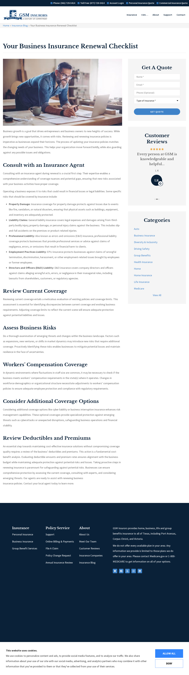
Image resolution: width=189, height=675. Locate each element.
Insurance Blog (20, 25)
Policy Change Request (58, 555)
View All (157, 295)
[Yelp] (127, 571)
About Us (84, 534)
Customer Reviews (89, 548)
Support (167, 14)
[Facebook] (121, 571)
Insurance (132, 14)
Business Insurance (22, 541)
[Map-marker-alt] (115, 571)
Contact (181, 14)
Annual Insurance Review (59, 562)
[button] (155, 199)
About (156, 14)
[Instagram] (133, 571)
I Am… (144, 14)
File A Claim (52, 548)
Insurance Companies (91, 555)
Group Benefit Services (24, 548)
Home (6, 25)
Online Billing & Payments (60, 541)
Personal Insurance (22, 534)
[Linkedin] (140, 571)
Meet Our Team (87, 541)
